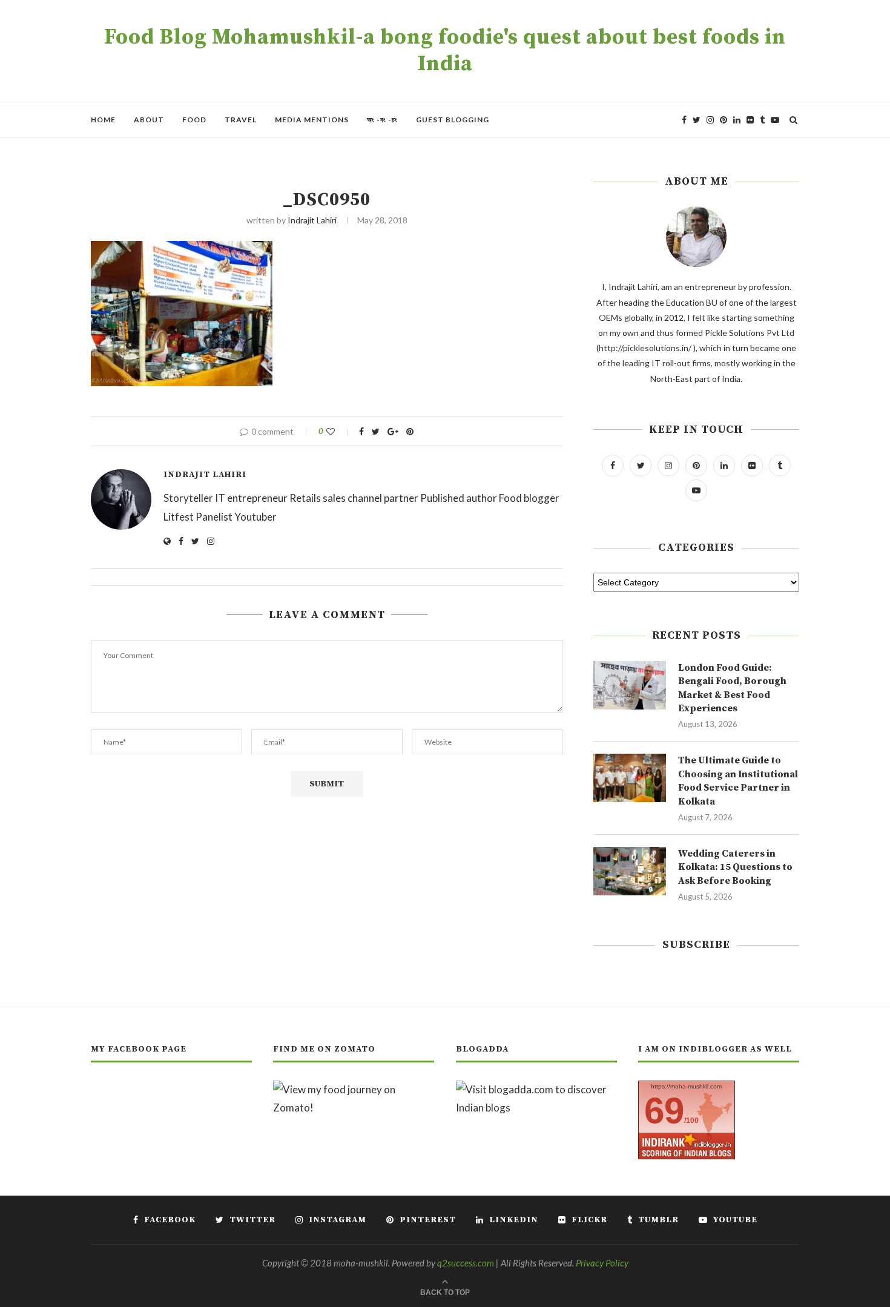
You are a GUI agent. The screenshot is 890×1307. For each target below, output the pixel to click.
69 (664, 1110)
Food (194, 119)
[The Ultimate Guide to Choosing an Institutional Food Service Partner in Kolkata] (629, 778)
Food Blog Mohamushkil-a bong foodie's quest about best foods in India (445, 50)
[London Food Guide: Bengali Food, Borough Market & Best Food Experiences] (629, 685)
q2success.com (465, 1262)
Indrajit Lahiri (312, 220)
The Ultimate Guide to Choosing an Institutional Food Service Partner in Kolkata (738, 780)
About (149, 119)
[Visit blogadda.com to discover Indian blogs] (536, 1089)
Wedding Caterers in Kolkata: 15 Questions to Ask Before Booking (735, 867)
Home (103, 119)
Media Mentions (312, 119)
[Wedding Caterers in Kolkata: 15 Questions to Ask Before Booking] (629, 871)
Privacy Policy (602, 1262)
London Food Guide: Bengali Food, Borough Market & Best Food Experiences (732, 688)
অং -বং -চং (382, 119)
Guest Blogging (452, 119)
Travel (241, 119)
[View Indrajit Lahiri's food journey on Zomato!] (353, 1089)
